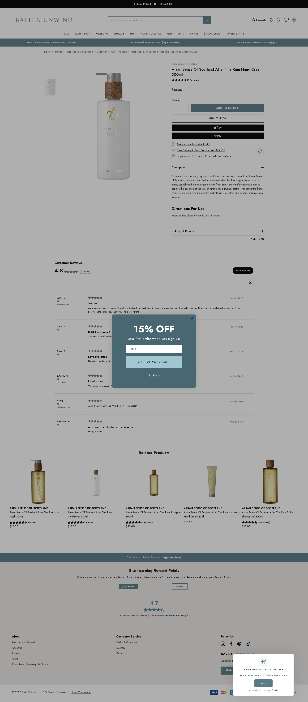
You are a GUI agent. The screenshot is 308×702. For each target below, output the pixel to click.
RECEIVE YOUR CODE (154, 362)
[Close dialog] (191, 318)
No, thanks (154, 375)
